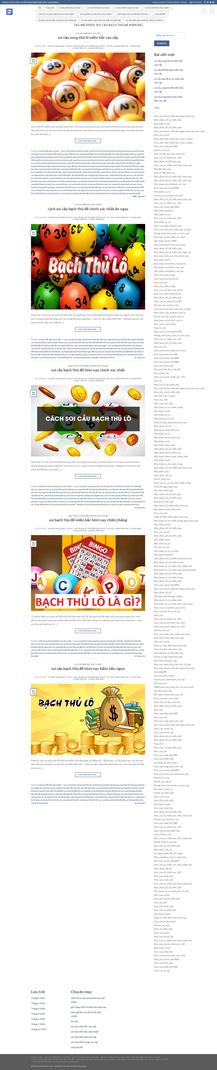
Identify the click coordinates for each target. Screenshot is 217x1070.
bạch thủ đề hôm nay (70, 154)
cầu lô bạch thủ (51, 175)
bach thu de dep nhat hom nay (120, 151)
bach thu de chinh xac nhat (77, 151)
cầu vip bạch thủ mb (79, 175)
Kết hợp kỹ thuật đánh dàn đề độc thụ (46, 351)
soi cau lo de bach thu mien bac (97, 190)
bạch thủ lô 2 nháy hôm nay (104, 157)
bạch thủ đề (125, 339)
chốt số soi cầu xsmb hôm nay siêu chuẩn (56, 14)
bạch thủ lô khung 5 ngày (134, 166)
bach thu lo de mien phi (63, 160)
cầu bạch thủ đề (47, 348)
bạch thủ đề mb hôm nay (57, 342)
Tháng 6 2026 (38, 998)
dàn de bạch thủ (77, 495)
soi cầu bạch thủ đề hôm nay (66, 187)
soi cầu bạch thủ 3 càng (78, 354)
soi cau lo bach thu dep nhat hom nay (45, 190)
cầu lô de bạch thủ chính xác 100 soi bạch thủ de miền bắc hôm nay (93, 348)
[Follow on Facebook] (205, 2)
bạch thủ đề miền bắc (76, 342)
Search (161, 43)
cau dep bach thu (38, 175)
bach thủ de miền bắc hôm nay (95, 339)
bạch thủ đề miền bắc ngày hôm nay (125, 342)
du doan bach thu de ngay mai (103, 178)
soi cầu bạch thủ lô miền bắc (113, 187)
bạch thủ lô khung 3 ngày (84, 166)
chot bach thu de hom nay (98, 175)
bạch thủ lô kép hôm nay (57, 163)
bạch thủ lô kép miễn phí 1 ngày (127, 163)
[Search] (39, 7)
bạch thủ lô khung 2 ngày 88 (63, 166)
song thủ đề (160, 14)
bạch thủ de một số (131, 788)
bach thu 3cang (76, 339)
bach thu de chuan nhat (98, 151)
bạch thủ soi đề (133, 169)
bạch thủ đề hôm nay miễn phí (79, 791)
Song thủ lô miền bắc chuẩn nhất (85, 193)
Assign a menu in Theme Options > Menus (169, 2)
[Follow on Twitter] (210, 2)
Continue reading (88, 141)
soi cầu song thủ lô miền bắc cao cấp (88, 37)
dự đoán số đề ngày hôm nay (127, 178)
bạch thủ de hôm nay (128, 785)
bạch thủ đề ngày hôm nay (125, 154)
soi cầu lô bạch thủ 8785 (134, 187)
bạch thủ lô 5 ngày (123, 157)
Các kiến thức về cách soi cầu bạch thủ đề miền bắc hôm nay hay (111, 647)
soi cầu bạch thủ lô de (47, 357)
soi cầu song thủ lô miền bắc (122, 190)
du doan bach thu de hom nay (78, 178)
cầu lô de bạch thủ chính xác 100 (57, 495)
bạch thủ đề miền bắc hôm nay (98, 342)
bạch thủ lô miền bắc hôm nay (72, 169)
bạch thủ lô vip (108, 169)
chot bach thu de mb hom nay (121, 175)
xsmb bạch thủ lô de (107, 357)
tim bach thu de (105, 193)
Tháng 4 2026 (38, 1008)
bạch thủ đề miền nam (88, 154)
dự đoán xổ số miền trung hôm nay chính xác (57, 20)
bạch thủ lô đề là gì (123, 160)
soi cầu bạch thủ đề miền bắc (89, 187)
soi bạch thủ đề (101, 498)
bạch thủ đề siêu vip (52, 345)
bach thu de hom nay (111, 785)
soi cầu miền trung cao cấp (126, 8)
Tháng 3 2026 (38, 1013)
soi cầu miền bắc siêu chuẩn (156, 8)
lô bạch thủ (51, 181)
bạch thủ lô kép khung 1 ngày (79, 163)
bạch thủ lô (58, 157)
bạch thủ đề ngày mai (115, 794)
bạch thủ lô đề (110, 160)
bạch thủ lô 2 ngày (70, 157)
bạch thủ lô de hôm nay (134, 794)
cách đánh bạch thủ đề (52, 172)
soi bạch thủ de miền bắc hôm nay (80, 498)
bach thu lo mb (37, 169)
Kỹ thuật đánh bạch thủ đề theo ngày (76, 351)
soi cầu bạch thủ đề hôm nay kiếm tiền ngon (88, 668)
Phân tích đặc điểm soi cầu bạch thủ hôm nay (48, 498)
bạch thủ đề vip (67, 345)
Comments (139, 196)
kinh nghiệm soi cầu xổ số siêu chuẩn (95, 14)
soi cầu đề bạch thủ (64, 357)
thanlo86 (94, 357)
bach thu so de (120, 169)
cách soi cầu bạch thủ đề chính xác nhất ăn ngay (88, 209)
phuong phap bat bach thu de (110, 181)
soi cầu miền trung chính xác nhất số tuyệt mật (101, 20)
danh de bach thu (41, 178)
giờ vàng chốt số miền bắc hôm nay (133, 14)
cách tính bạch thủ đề (90, 172)
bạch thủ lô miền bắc (51, 169)
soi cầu (74, 1021)
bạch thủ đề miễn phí (106, 154)
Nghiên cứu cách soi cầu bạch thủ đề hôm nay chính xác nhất (118, 495)
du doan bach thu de (57, 178)
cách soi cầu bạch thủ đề (71, 172)
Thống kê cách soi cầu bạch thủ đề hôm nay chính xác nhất (99, 504)
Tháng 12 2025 (38, 1029)
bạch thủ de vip (114, 339)
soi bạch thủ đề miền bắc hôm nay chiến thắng (88, 520)
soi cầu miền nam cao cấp (98, 8)
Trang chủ (49, 8)
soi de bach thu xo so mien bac (59, 193)
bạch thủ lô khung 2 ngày (41, 166)
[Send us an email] (213, 2)
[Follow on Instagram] (208, 2)
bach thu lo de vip (80, 160)
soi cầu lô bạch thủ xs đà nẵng (73, 190)
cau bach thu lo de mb (108, 172)
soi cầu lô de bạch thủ (81, 357)
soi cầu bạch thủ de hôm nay (55, 501)
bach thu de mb (99, 486)
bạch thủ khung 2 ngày (44, 157)
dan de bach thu (127, 348)
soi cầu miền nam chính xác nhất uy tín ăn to (144, 20)
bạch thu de (87, 785)
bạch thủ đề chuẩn (54, 154)
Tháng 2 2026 (38, 1018)
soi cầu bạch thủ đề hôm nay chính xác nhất (88, 370)
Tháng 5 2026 (38, 1003)
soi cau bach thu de (60, 184)
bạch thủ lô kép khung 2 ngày (103, 163)
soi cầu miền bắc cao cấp (69, 8)
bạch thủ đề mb (41, 342)
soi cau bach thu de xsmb (97, 184)
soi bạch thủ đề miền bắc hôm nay (54, 354)
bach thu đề (56, 489)
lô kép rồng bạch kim (89, 181)
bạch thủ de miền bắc (114, 486)
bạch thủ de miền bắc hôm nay (86, 788)
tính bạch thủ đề (118, 193)
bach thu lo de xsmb (96, 160)
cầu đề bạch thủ (37, 495)
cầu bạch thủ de (124, 492)
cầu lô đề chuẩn (64, 175)
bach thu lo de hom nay (44, 160)
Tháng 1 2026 (38, 1024)
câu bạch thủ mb (124, 172)
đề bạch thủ (139, 348)
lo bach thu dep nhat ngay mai (69, 181)
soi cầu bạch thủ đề (75, 501)
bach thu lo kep (41, 163)
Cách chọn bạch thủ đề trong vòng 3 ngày (89, 345)
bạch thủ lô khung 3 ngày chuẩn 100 (109, 166)
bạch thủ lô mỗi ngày (93, 169)
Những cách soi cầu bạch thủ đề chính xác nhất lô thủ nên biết (116, 351)
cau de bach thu (138, 172)
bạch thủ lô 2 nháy (85, 157)
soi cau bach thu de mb (77, 184)
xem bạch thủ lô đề (132, 193)
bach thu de (97, 785)
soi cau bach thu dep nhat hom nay (122, 184)
